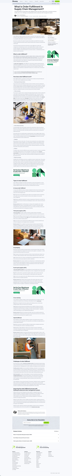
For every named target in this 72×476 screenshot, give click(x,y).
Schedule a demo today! (35, 407)
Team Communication (15, 462)
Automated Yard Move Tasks (16, 455)
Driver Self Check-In (14, 456)
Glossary (37, 461)
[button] (50, 1)
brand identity (32, 136)
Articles (37, 459)
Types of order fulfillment (51, 40)
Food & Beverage (26, 455)
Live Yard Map (14, 469)
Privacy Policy (50, 455)
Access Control (14, 464)
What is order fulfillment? (51, 37)
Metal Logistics (26, 459)
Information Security (51, 456)
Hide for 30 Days (54, 3)
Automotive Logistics (27, 453)
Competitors (38, 467)
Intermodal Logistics (27, 457)
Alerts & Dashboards (15, 463)
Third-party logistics (16, 212)
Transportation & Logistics (27, 462)
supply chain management (18, 63)
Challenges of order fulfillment (52, 42)
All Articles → (56, 431)
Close (58, 3)
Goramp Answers (38, 463)
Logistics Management (39, 452)
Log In (53, 1)
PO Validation (14, 461)
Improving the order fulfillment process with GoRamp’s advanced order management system (53, 44)
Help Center (37, 464)
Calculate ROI (36, 1)
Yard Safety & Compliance (15, 468)
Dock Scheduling (38, 453)
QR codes (26, 98)
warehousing (39, 301)
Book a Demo (57, 1)
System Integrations (15, 458)
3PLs (28, 217)
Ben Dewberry (22, 15)
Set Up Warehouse (38, 455)
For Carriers (37, 458)
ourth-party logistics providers (19, 269)
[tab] (21, 1)
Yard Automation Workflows (16, 452)
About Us (49, 452)
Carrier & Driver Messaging (15, 457)
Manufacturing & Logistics (27, 458)
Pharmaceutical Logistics (27, 461)
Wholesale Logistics (27, 463)
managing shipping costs (17, 375)
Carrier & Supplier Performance (16, 453)
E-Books (37, 462)
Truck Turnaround (14, 467)
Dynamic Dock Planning (15, 459)
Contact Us (49, 453)
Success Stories (42, 1)
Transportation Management (24, 16)
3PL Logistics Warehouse (27, 452)
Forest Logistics (26, 456)
